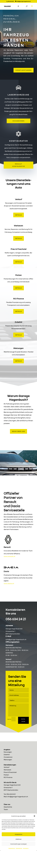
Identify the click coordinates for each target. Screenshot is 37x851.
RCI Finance (8, 777)
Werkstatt (7, 770)
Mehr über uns (18, 431)
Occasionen (8, 757)
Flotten (6, 775)
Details (18, 215)
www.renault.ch (9, 556)
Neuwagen (8, 752)
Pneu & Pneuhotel (10, 772)
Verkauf (6, 767)
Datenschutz (12, 848)
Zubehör (7, 754)
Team (6, 809)
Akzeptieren (18, 834)
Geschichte (8, 807)
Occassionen (18, 121)
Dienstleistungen (23, 70)
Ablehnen (19, 839)
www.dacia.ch (9, 583)
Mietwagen (8, 760)
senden (23, 720)
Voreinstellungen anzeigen (18, 844)
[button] (34, 816)
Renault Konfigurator (18, 165)
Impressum (25, 848)
